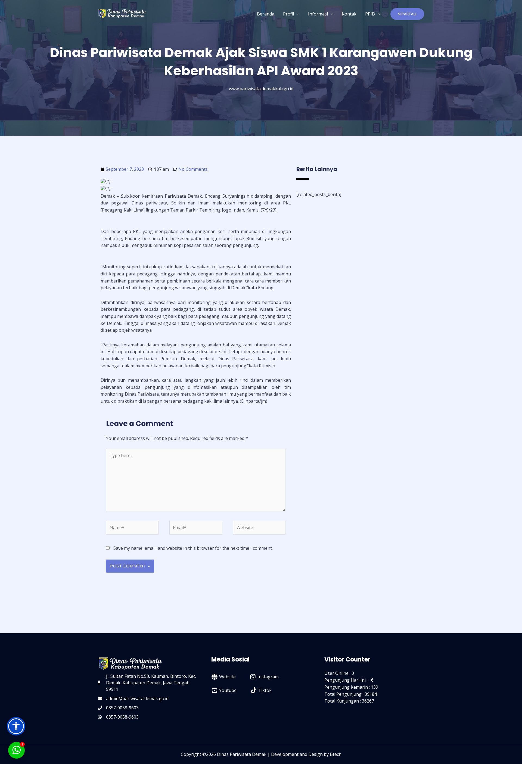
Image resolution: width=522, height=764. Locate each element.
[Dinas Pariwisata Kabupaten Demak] (122, 13)
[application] (296, 14)
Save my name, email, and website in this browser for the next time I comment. (193, 548)
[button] (407, 14)
